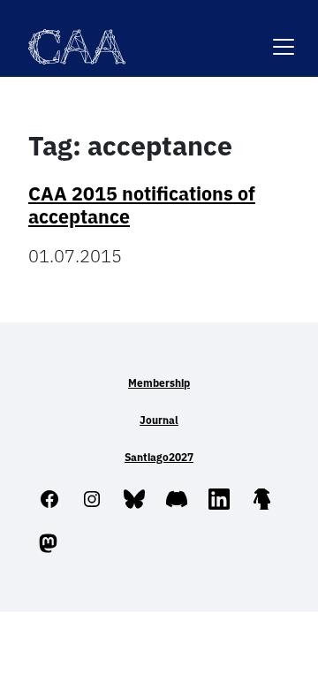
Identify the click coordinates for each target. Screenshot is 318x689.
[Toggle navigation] (283, 35)
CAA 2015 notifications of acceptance (141, 205)
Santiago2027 (159, 457)
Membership (159, 383)
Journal (159, 420)
